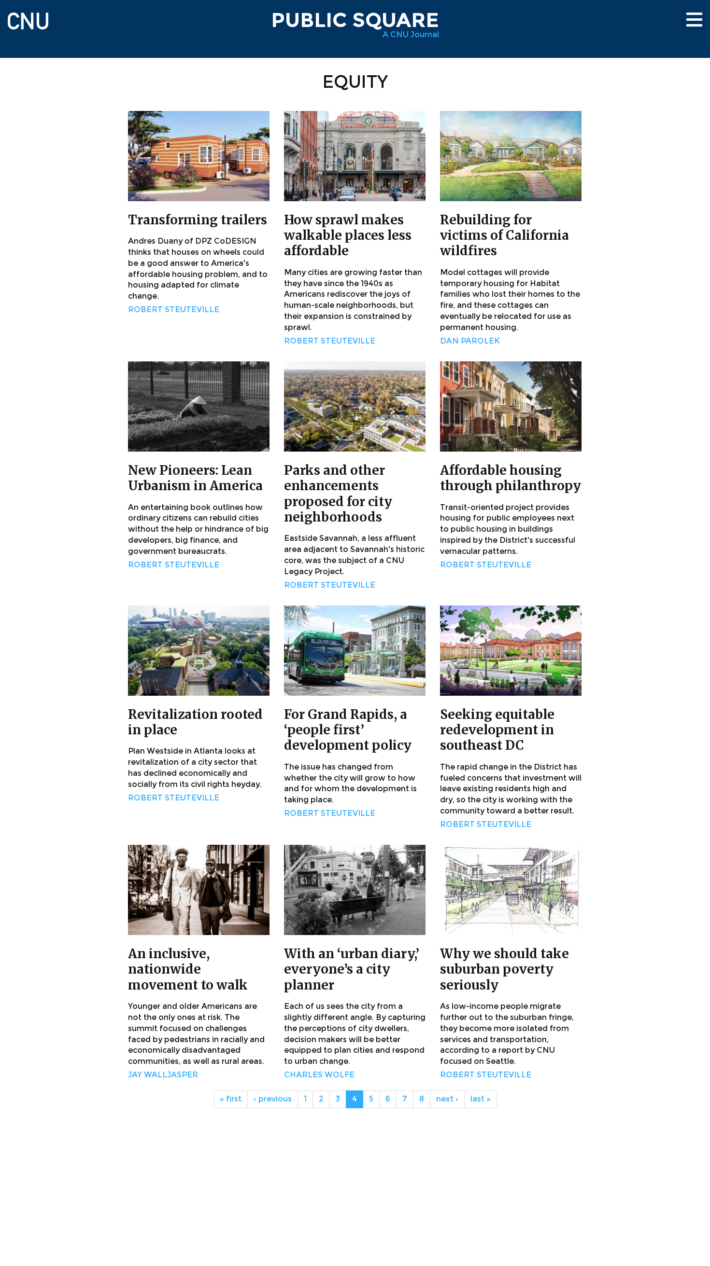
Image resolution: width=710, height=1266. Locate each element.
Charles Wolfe (319, 1074)
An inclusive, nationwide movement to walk (188, 969)
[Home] (28, 16)
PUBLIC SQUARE (355, 19)
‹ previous (273, 1098)
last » (480, 1098)
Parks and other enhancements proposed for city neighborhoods (338, 493)
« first (230, 1098)
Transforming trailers (197, 220)
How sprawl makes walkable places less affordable (348, 235)
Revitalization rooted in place (195, 722)
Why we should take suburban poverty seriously (504, 969)
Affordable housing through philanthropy (510, 478)
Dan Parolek (470, 340)
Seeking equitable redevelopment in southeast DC (497, 730)
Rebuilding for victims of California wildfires (504, 235)
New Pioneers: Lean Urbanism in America (195, 478)
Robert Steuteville (173, 309)
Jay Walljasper (163, 1074)
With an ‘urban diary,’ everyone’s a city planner (351, 969)
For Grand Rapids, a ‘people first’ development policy (348, 730)
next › (447, 1098)
